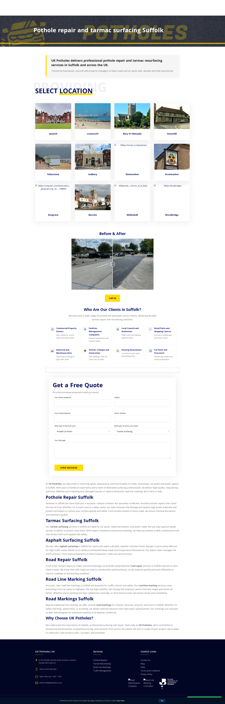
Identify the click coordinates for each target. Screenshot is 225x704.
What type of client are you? (65, 426)
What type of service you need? (126, 426)
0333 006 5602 (185, 6)
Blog (80, 12)
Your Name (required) (62, 397)
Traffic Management (102, 671)
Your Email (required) (62, 413)
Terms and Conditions (150, 671)
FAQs (143, 667)
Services (49, 12)
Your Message (59, 440)
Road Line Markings (102, 667)
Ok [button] (162, 701)
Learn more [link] (120, 701)
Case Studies (66, 12)
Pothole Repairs (100, 660)
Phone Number (120, 413)
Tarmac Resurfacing (102, 664)
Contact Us (108, 12)
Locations (92, 12)
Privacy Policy (146, 674)
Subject (117, 397)
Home (36, 12)
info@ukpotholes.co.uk (53, 683)
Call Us (112, 298)
